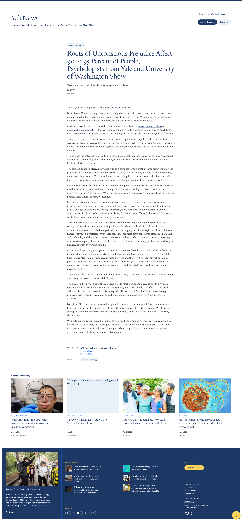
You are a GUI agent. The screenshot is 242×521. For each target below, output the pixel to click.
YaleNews (24, 19)
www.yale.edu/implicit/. (118, 107)
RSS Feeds (188, 487)
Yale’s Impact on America (37, 25)
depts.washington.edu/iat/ (80, 129)
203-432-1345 (86, 353)
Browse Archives (191, 484)
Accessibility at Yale (191, 498)
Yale (188, 514)
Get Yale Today (193, 467)
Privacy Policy (189, 502)
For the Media (190, 490)
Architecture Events (58, 25)
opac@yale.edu (86, 351)
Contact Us (189, 493)
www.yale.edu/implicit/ (150, 126)
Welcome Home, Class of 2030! (81, 25)
